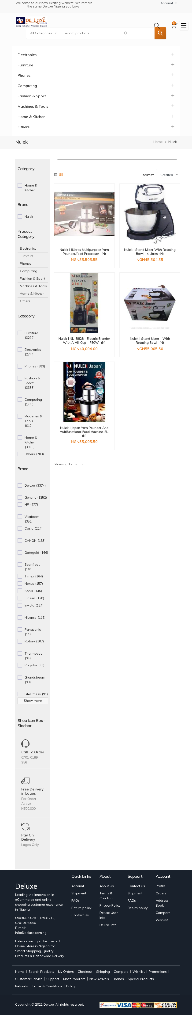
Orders (161, 893)
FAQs (75, 900)
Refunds (21, 986)
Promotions (158, 971)
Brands (118, 979)
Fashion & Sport (32, 96)
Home (158, 142)
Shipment (78, 893)
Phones (24, 75)
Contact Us (80, 915)
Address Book (162, 903)
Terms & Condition (107, 895)
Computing (27, 85)
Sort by (148, 175)
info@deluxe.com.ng (31, 933)
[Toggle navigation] (183, 26)
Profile (161, 886)
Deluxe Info (108, 925)
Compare (163, 913)
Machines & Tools (33, 106)
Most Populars (74, 979)
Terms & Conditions (47, 986)
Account (77, 886)
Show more (33, 700)
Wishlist (162, 920)
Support (52, 979)
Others (24, 127)
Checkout (85, 971)
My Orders (66, 971)
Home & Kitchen (31, 116)
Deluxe (49, 1004)
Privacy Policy (110, 905)
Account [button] (166, 3)
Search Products (41, 971)
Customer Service (28, 979)
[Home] (31, 21)
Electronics (27, 54)
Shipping (103, 971)
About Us (107, 886)
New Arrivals (99, 979)
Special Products (141, 979)
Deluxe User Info (109, 915)
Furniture (25, 65)
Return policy (81, 908)
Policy (70, 986)
